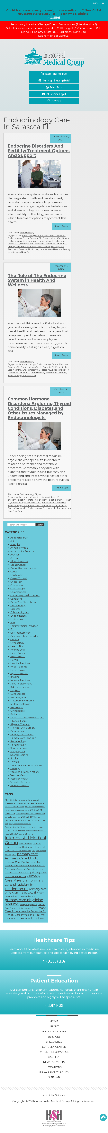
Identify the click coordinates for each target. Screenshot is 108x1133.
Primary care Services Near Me (46, 249)
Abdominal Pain (19, 537)
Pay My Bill (56, 100)
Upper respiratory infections (26, 765)
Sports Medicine (19, 755)
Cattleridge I (65, 28)
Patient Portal (56, 87)
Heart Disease (18, 653)
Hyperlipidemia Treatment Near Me (19, 834)
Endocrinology (27, 232)
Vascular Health (19, 778)
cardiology (20, 813)
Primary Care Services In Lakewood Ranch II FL (43, 243)
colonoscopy (14, 817)
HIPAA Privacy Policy (54, 1072)
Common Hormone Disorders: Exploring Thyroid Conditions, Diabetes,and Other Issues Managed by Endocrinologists (39, 408)
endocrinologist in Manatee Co (23, 500)
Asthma (14, 558)
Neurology (16, 707)
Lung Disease (17, 694)
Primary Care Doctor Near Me (23, 862)
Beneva (64, 35)
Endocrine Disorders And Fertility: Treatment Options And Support (39, 150)
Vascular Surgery (20, 782)
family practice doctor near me (20, 824)
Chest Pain (16, 582)
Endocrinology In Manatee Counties (48, 372)
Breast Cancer (18, 565)
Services (54, 1036)
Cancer (14, 571)
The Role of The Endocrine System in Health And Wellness (37, 280)
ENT (12, 622)
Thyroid (38, 494)
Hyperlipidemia (18, 666)
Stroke (14, 758)
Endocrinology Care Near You (22, 241)
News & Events (54, 1062)
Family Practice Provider (24, 626)
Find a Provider (54, 1031)
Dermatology (17, 605)
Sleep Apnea (17, 751)
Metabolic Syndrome (22, 700)
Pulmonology (18, 741)
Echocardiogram (19, 612)
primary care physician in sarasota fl (26, 890)
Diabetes (15, 609)
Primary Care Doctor (21, 734)
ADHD (13, 541)
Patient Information (54, 1052)
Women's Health (19, 785)
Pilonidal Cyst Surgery (22, 727)
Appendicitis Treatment (23, 551)
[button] (103, 1117)
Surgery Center (54, 1046)
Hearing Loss (17, 649)
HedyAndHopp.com (58, 1126)
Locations (54, 1067)
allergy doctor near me (27, 803)
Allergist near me (20, 800)
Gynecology (17, 643)
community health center (25, 595)
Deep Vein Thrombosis (23, 602)
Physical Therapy (20, 724)
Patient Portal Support (56, 94)
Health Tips (16, 646)
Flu (12, 629)
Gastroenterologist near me (17, 827)
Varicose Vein (17, 775)
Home (54, 1021)
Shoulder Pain (18, 748)
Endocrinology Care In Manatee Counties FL (43, 235)
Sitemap (54, 1077)
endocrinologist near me (54, 502)
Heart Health (17, 656)
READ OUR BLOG (55, 961)
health (34, 827)
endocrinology (29, 364)
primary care (27, 854)
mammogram (18, 697)
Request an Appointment (56, 73)
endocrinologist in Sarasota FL (26, 502)
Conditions (16, 598)
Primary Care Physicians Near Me (25, 914)
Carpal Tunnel (18, 578)
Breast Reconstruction (23, 568)
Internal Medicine (20, 680)
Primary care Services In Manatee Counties (29, 246)
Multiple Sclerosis (20, 704)
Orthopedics (17, 711)
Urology (15, 768)
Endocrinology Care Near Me (56, 238)
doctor (25, 816)
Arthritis (14, 554)
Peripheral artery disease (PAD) (27, 717)
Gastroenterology (20, 632)
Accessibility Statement (54, 1095)
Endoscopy (16, 619)
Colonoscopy (17, 588)
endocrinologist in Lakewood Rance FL (41, 497)
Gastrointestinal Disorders (24, 636)
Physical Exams (18, 721)
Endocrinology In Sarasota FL (22, 375)
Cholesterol (16, 585)
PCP (14, 854)
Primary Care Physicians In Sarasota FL (25, 909)
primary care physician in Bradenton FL (24, 884)
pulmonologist (36, 918)
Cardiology (16, 575)
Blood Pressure (19, 561)
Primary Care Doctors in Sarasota (20, 869)
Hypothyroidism (19, 673)
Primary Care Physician (23, 738)
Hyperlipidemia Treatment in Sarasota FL (29, 831)
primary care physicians (28, 905)
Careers (54, 1057)
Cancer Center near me (17, 810)
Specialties (54, 1041)
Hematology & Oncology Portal (56, 80)
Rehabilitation (18, 744)
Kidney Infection (19, 687)
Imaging (15, 677)
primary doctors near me (16, 918)
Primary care (17, 731)
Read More (61, 226)
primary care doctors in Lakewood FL (25, 865)
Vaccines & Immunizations (24, 772)
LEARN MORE (55, 17)
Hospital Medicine (20, 663)
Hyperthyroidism (19, 670)
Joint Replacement (21, 683)
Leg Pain (15, 690)
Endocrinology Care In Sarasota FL (24, 238)
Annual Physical (19, 548)
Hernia (14, 660)
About (54, 1026)
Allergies (15, 544)
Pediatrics (15, 714)
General (14, 639)
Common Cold (18, 592)
